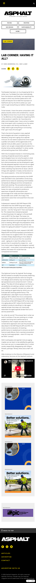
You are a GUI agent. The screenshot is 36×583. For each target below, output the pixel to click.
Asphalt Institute (29, 578)
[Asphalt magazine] (18, 14)
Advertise (6, 557)
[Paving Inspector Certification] (18, 513)
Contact (5, 560)
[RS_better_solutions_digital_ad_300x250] (18, 426)
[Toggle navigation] (3, 3)
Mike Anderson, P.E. (11, 64)
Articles (5, 553)
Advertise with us (10, 568)
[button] (30, 581)
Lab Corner (7, 41)
